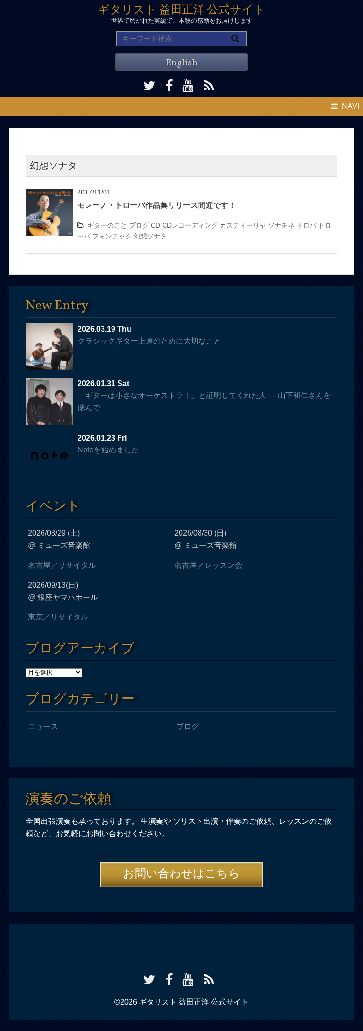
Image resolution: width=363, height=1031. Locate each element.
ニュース (43, 727)
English (181, 63)
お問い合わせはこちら (181, 874)
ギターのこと (107, 225)
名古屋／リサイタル (62, 565)
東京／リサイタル (58, 617)
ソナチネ (281, 225)
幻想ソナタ (150, 236)
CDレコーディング (190, 225)
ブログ (139, 225)
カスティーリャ (243, 225)
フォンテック (112, 236)
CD (155, 225)
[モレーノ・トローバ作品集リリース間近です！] (49, 195)
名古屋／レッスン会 (208, 565)
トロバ (306, 225)
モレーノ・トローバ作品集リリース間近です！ (156, 205)
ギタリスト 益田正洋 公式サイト (181, 10)
